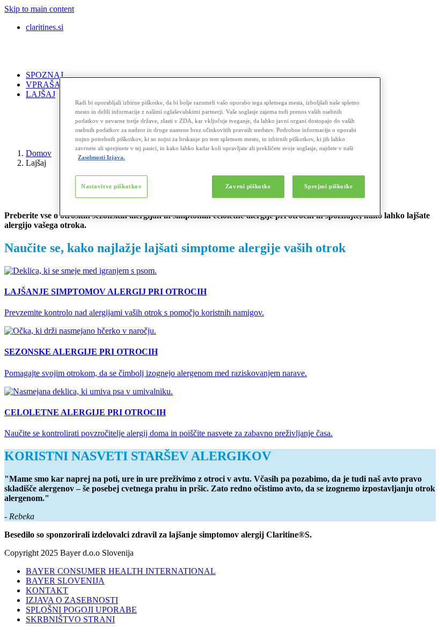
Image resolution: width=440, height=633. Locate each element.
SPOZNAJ (44, 74)
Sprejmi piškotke (328, 186)
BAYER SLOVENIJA (65, 580)
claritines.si (44, 27)
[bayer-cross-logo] (19, 134)
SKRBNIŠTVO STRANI (70, 619)
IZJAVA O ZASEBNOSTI (72, 600)
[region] (220, 147)
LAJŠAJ (40, 94)
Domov (39, 153)
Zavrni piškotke (248, 186)
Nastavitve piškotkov (111, 186)
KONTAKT (47, 590)
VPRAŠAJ (45, 84)
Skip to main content (39, 8)
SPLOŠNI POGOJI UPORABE (81, 609)
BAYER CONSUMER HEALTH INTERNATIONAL (121, 571)
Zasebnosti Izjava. (101, 157)
